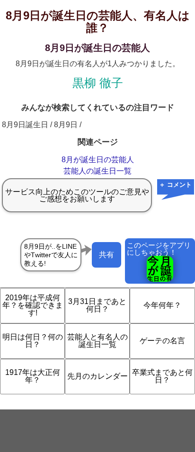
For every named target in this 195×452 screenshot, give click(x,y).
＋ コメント (175, 184)
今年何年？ (162, 305)
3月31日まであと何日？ (97, 305)
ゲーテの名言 (162, 341)
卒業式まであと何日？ (162, 376)
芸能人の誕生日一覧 (97, 171)
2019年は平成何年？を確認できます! (32, 305)
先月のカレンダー (97, 376)
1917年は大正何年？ (32, 376)
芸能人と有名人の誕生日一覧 (97, 340)
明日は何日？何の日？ (32, 340)
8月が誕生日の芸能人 (98, 160)
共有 (106, 255)
